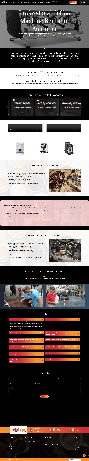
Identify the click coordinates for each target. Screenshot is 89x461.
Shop (10, 444)
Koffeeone (51, 33)
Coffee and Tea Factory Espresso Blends (52, 444)
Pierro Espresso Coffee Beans (50, 441)
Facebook (77, 442)
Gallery (10, 448)
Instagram (78, 449)
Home (10, 2)
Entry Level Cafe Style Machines (30, 441)
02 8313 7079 (85, 2)
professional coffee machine (21, 173)
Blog (10, 453)
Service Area (11, 450)
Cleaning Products (41, 2)
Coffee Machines (21, 2)
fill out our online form (37, 278)
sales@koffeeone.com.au (60, 430)
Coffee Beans (27, 2)
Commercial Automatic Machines (30, 443)
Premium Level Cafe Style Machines (30, 444)
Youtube (77, 447)
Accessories (34, 2)
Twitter (77, 444)
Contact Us (48, 2)
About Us (14, 2)
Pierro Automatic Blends (49, 442)
